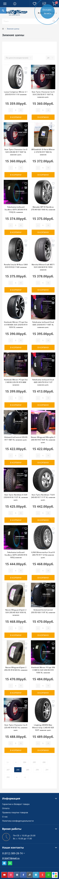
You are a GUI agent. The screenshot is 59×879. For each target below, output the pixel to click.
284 (24, 762)
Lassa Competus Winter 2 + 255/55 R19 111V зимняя (16, 93)
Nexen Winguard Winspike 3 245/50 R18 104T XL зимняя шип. (43, 440)
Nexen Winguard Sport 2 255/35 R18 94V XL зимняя (15, 668)
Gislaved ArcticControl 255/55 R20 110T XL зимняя (43, 611)
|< (8, 762)
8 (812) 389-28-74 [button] (12, 853)
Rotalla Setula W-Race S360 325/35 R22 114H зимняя (16, 265)
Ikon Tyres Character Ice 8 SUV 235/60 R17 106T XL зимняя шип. (15, 152)
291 (47, 769)
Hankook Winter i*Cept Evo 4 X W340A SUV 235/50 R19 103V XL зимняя (16, 324)
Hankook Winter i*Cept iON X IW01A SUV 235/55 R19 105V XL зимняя (43, 670)
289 (27, 769)
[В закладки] (25, 68)
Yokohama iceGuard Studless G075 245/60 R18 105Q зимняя (16, 555)
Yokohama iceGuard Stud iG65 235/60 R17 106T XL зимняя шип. (43, 324)
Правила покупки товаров (15, 812)
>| (25, 777)
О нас (5, 816)
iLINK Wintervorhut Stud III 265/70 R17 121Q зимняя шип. (43, 555)
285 (34, 762)
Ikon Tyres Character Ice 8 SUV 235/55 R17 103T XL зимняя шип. (43, 94)
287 (8, 769)
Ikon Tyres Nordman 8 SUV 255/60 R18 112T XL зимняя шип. (16, 497)
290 (37, 769)
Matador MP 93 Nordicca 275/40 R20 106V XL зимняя (43, 208)
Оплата (5, 808)
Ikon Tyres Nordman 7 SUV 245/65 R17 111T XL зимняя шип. (43, 497)
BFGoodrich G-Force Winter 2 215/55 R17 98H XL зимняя (43, 152)
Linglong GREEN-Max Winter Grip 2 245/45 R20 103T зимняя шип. (43, 727)
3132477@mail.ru (11, 858)
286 (44, 762)
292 (8, 777)
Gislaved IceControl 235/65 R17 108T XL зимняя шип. (15, 438)
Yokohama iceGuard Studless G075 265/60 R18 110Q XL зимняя (16, 209)
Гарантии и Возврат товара (16, 804)
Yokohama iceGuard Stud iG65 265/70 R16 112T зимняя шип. (43, 382)
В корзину (15, 117)
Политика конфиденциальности (18, 820)
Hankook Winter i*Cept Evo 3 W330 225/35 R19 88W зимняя (16, 382)
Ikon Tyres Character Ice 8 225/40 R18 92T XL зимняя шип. (15, 727)
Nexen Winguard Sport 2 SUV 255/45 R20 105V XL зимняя (15, 612)
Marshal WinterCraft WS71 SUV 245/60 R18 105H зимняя (43, 267)
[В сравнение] (25, 73)
